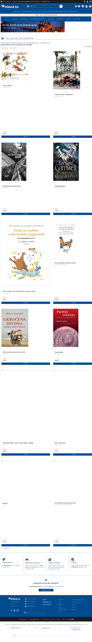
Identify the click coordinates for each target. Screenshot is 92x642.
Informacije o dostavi (77, 602)
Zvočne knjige (76, 19)
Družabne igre (47, 602)
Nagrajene (51, 19)
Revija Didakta (73, 11)
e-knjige (68, 19)
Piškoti (58, 619)
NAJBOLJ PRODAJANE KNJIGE (38, 19)
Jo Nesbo (5, 505)
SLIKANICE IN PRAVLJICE (48, 11)
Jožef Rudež (69, 504)
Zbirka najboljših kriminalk (62, 11)
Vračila (73, 604)
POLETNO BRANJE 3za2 (27, 11)
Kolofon (52, 619)
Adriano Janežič (58, 264)
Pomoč (59, 602)
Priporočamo (59, 19)
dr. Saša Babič (6, 293)
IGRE (35, 11)
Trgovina (37, 15)
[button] (28, 6)
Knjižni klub (61, 599)
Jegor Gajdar (57, 353)
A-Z (19, 48)
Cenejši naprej (5, 48)
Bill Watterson (6, 87)
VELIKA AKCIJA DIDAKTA (19, 38)
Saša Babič (64, 264)
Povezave (60, 611)
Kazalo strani (61, 604)
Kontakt (60, 606)
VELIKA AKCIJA (24, 19)
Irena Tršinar (6, 444)
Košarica (74, 609)
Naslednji (89, 46)
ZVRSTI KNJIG (16, 11)
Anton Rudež (57, 504)
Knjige (44, 599)
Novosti (39, 11)
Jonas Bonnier (6, 187)
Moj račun (74, 606)
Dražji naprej (13, 48)
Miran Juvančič (58, 96)
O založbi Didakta (62, 609)
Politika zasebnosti (45, 619)
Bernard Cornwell (59, 187)
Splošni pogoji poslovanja (78, 599)
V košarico (26, 136)
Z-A (22, 48)
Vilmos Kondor (58, 444)
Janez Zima (63, 504)
